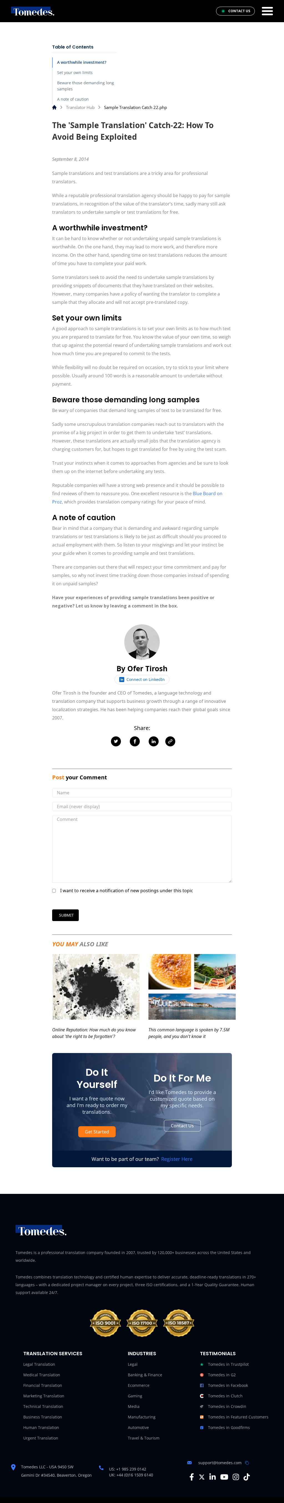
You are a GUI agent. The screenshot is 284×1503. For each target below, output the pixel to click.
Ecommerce (138, 1385)
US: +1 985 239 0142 (127, 1469)
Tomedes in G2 (222, 1374)
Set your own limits (75, 72)
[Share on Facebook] (135, 741)
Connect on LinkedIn (145, 679)
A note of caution (73, 99)
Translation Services (52, 1353)
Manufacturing (142, 1417)
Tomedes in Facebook (228, 1385)
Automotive (138, 1427)
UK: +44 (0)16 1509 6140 (131, 1474)
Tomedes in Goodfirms (229, 1427)
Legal (133, 1364)
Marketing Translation (43, 1395)
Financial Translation (42, 1385)
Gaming (135, 1395)
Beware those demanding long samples (85, 85)
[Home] (54, 107)
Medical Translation (41, 1374)
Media (134, 1406)
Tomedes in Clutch (225, 1395)
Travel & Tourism (143, 1438)
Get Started (97, 1132)
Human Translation (41, 1427)
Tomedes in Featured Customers (238, 1417)
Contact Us (182, 1126)
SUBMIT (66, 915)
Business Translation (42, 1417)
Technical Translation (43, 1406)
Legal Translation (39, 1364)
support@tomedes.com (220, 1462)
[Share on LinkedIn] (154, 741)
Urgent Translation (40, 1438)
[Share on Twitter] (116, 741)
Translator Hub (80, 107)
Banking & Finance (145, 1374)
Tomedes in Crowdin (227, 1406)
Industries (142, 1353)
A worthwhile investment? (81, 62)
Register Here (176, 1159)
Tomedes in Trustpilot (228, 1364)
